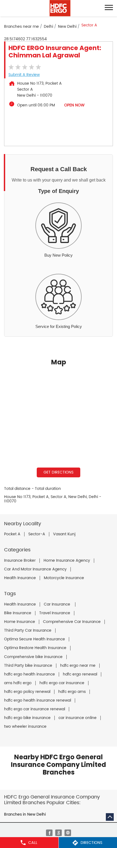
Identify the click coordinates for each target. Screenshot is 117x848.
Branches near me (21, 26)
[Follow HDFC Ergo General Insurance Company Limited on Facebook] (49, 832)
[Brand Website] (67, 832)
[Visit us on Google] (58, 832)
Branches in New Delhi (25, 814)
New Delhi (67, 26)
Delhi (48, 26)
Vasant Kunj (64, 534)
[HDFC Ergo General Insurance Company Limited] (60, 8)
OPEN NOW (74, 105)
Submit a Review (24, 75)
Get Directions (58, 472)
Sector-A (36, 534)
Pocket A (12, 534)
